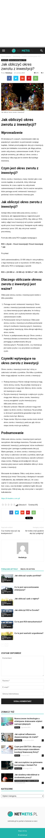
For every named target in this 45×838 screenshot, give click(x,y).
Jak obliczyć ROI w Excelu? (26, 610)
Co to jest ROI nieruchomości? (28, 621)
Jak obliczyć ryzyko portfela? (27, 575)
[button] (41, 50)
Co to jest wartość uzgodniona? (28, 633)
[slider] (8, 504)
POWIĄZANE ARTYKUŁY (9, 569)
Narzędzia (18, 768)
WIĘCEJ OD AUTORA (28, 569)
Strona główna (6, 56)
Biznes (17, 727)
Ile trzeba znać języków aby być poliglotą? (34, 532)
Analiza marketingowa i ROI (18, 60)
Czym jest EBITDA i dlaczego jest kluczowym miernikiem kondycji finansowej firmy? (27, 749)
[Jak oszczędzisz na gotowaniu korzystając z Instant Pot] (7, 765)
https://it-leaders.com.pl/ (10, 498)
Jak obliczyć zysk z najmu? (26, 598)
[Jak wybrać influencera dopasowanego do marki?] (7, 737)
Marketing (5, 60)
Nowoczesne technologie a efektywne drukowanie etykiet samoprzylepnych (28, 721)
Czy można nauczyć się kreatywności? (10, 532)
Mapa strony (22, 831)
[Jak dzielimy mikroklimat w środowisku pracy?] (7, 777)
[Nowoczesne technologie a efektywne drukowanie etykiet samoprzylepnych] (7, 721)
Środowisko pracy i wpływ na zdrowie (26, 781)
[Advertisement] (22, 23)
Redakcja (9, 73)
